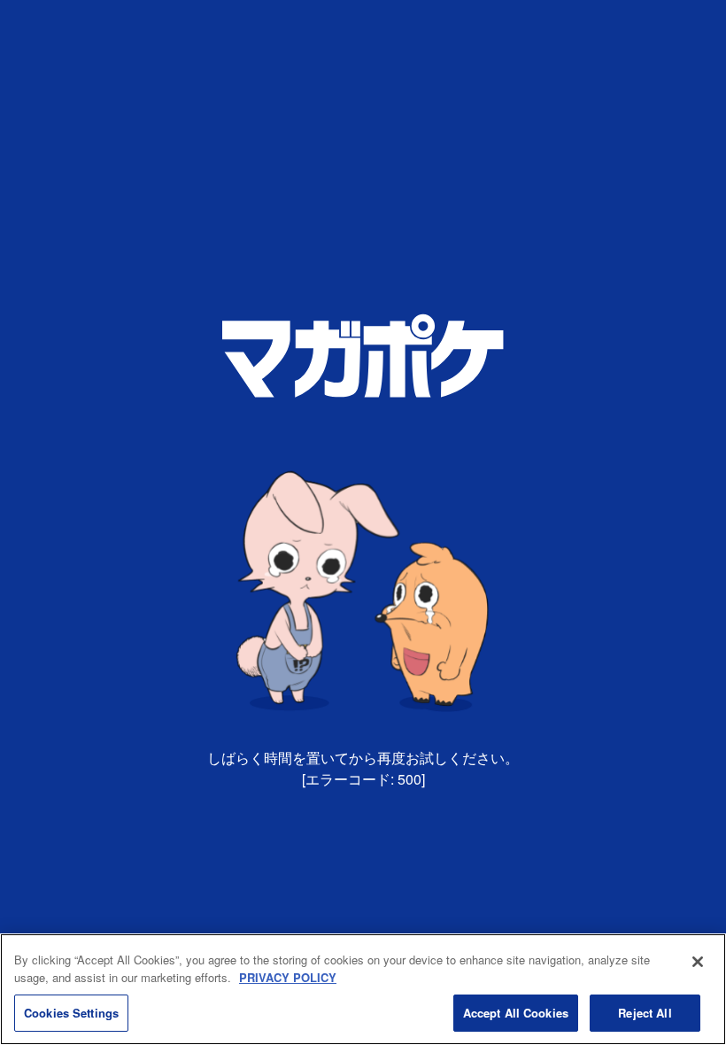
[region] (363, 989)
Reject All (644, 1012)
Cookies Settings (71, 1012)
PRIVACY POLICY (287, 977)
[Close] (697, 961)
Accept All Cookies (515, 1012)
